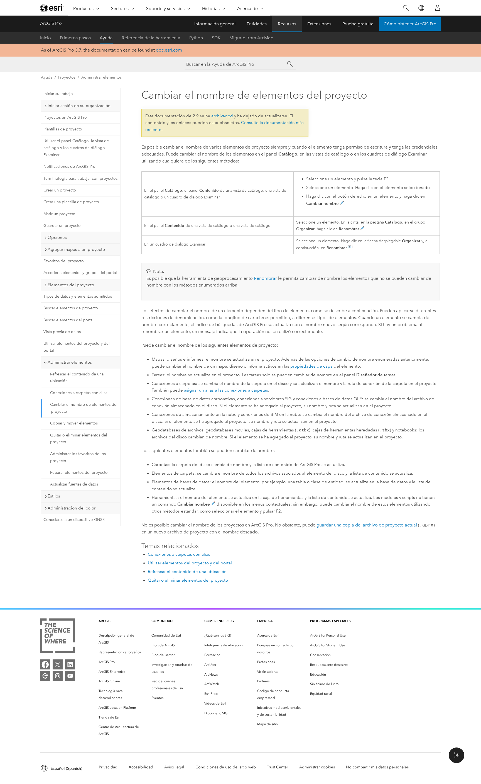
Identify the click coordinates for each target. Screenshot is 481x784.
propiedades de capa (311, 366)
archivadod (222, 115)
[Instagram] (58, 676)
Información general (214, 23)
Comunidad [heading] (162, 621)
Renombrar (265, 278)
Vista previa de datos (62, 331)
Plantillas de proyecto (62, 129)
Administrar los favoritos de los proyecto (78, 457)
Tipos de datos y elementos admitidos (77, 296)
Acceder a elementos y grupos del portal (80, 272)
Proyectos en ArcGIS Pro (65, 117)
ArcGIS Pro (51, 23)
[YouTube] (70, 676)
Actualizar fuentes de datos (74, 484)
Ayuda (106, 37)
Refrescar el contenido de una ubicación (77, 377)
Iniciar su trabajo (58, 93)
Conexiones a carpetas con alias (78, 392)
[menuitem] (121, 639)
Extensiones (319, 23)
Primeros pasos (75, 37)
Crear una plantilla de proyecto (71, 202)
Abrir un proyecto (59, 214)
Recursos (287, 23)
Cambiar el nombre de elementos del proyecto (83, 408)
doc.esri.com (169, 50)
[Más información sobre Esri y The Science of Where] (57, 637)
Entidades (257, 23)
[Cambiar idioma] (421, 8)
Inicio (45, 37)
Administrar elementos (101, 77)
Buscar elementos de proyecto (70, 308)
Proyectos (66, 77)
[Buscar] (405, 8)
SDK (216, 37)
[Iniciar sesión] (437, 7)
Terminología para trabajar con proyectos (80, 178)
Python (196, 37)
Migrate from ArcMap (251, 37)
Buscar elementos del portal (68, 320)
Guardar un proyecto (62, 225)
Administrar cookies (317, 767)
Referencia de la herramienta (151, 37)
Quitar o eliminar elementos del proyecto (78, 439)
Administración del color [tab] (71, 508)
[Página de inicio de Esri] (51, 8)
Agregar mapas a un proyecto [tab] (76, 249)
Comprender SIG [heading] (219, 621)
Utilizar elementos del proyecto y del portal (76, 347)
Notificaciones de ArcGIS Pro (69, 166)
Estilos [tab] (54, 496)
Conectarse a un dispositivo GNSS (74, 519)
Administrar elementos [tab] (70, 362)
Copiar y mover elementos (74, 423)
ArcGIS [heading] (105, 621)
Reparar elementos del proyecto (79, 472)
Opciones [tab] (57, 237)
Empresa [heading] (265, 621)
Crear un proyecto (59, 190)
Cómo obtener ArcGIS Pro (410, 23)
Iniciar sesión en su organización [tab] (79, 105)
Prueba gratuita (358, 23)
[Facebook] (45, 664)
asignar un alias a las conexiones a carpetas (226, 390)
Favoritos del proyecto (63, 261)
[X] (58, 664)
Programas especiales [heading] (330, 621)
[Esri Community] (45, 676)
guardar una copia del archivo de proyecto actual (366, 525)
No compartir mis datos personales (377, 767)
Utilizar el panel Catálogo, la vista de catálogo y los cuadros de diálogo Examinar (76, 148)
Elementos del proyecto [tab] (71, 284)
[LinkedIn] (70, 664)
